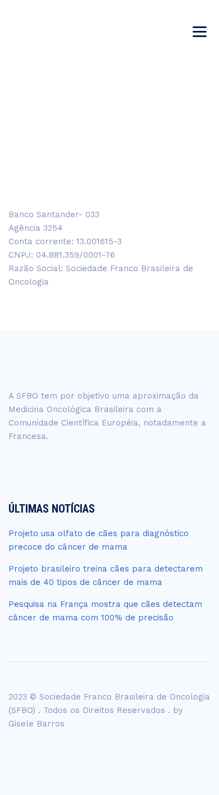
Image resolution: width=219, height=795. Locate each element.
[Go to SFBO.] (87, 134)
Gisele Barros (36, 724)
